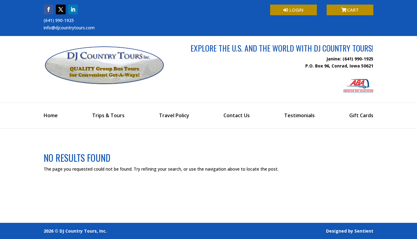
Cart (353, 10)
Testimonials (299, 116)
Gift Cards (361, 116)
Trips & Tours (108, 116)
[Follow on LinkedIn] (73, 9)
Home (51, 116)
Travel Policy (174, 116)
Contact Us (236, 116)
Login (296, 10)
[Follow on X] (61, 9)
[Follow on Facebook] (48, 9)
